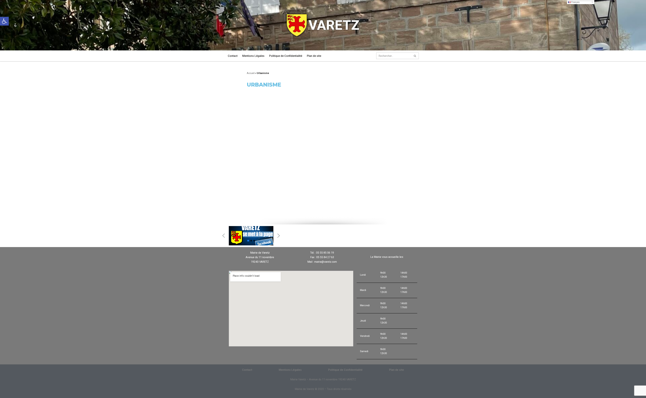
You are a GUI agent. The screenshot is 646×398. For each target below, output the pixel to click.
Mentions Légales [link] (253, 55)
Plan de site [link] (314, 55)
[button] (223, 235)
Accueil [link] (251, 73)
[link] (4, 21)
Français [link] (575, 2)
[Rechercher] (415, 55)
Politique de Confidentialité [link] (285, 55)
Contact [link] (233, 55)
